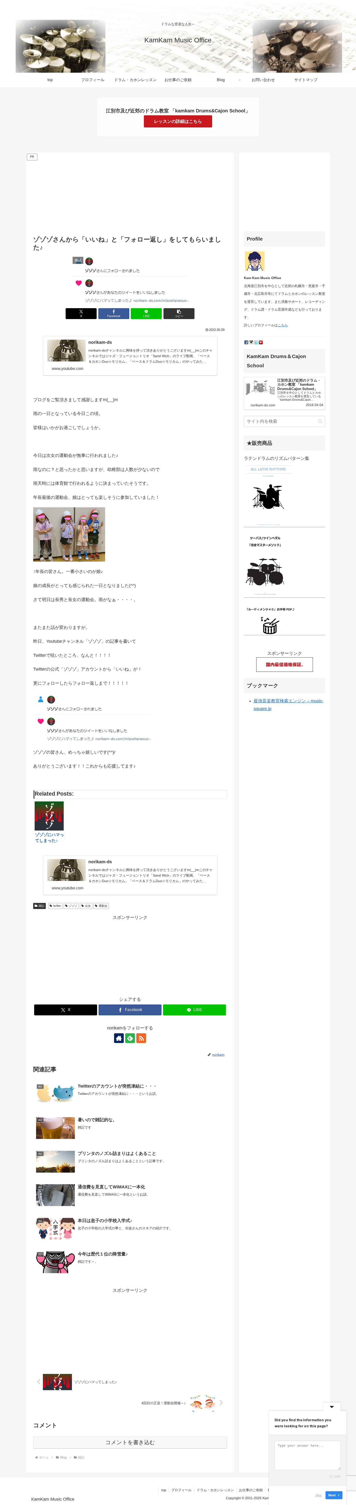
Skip (318, 1495)
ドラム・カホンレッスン (215, 1490)
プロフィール (181, 1490)
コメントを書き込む (130, 1442)
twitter (57, 906)
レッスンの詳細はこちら (178, 121)
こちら (283, 325)
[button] (178, 313)
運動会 (103, 906)
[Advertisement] (130, 195)
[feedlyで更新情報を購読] (130, 1038)
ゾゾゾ (73, 906)
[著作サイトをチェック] (119, 1038)
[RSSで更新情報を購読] (141, 1038)
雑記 (41, 906)
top (163, 1490)
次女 (88, 906)
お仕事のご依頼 (251, 1490)
